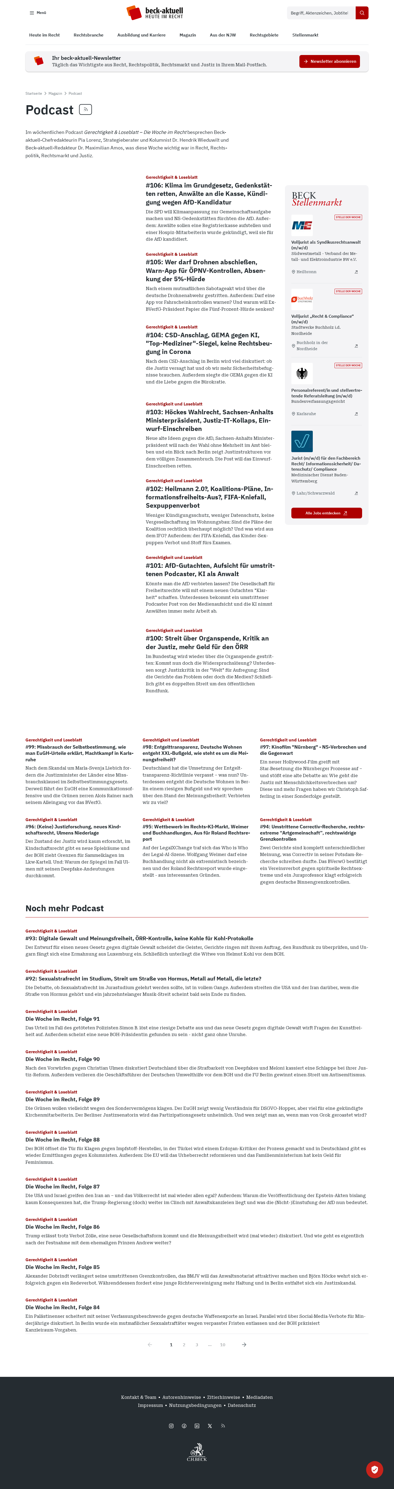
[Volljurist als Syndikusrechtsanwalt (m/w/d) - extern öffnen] (356, 272)
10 (222, 1344)
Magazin (55, 93)
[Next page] (244, 1344)
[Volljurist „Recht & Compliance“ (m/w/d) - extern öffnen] (356, 346)
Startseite (33, 93)
